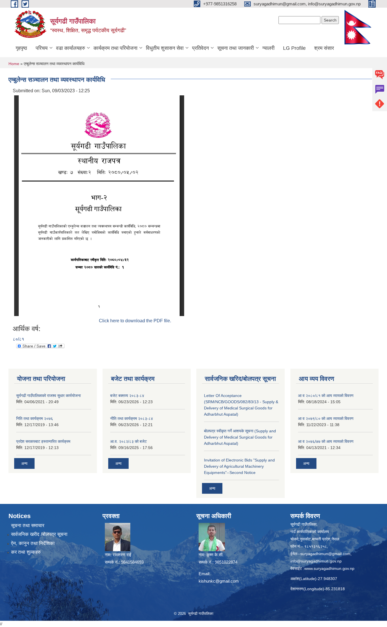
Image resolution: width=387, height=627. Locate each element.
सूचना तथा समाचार (27, 525)
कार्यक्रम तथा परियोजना (115, 48)
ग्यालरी (268, 48)
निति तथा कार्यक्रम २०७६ (34, 418)
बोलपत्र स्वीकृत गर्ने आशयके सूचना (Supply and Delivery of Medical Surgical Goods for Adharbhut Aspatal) (240, 437)
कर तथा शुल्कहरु (26, 552)
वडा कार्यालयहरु (70, 48)
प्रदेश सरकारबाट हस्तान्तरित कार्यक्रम (43, 441)
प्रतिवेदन (200, 48)
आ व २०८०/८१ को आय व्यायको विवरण (326, 395)
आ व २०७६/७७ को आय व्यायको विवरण (326, 441)
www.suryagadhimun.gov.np (329, 568)
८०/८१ (18, 339)
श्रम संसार (324, 48)
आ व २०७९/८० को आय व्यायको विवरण (326, 418)
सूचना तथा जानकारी (235, 48)
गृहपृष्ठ (21, 48)
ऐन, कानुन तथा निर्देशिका (33, 543)
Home (13, 63)
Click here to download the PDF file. (135, 320)
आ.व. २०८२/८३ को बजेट (128, 441)
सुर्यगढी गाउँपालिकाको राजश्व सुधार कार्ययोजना (48, 395)
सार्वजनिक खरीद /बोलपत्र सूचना (39, 534)
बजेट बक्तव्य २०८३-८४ (127, 395)
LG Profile (294, 48)
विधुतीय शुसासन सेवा (165, 48)
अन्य (24, 463)
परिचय (42, 48)
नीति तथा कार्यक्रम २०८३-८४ (131, 418)
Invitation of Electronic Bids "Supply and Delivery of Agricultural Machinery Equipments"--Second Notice (239, 466)
